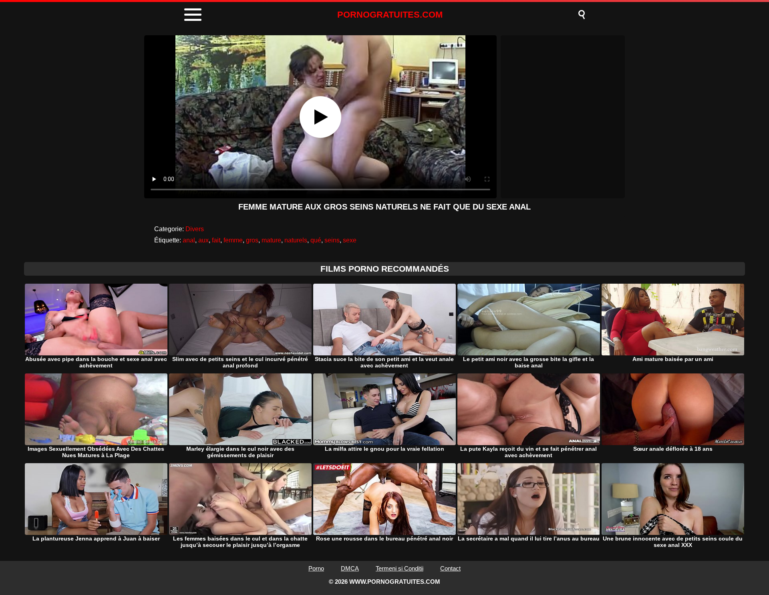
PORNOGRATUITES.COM (390, 15)
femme (233, 240)
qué (315, 240)
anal (189, 240)
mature (271, 240)
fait (216, 240)
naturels (295, 240)
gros (252, 240)
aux (203, 240)
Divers (194, 229)
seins (332, 240)
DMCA (350, 568)
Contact (450, 568)
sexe (349, 240)
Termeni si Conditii (399, 568)
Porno (316, 568)
